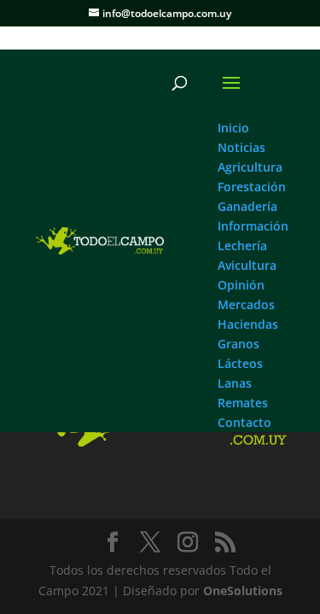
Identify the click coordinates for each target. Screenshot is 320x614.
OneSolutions (242, 590)
